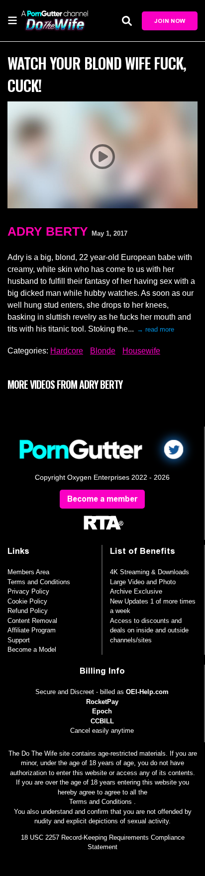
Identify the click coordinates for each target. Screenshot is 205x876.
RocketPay (102, 701)
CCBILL (102, 721)
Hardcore (66, 351)
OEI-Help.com (147, 692)
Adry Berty (47, 231)
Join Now (169, 20)
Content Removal (32, 620)
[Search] (127, 20)
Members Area (28, 572)
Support (18, 640)
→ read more (155, 329)
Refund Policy (27, 610)
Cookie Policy (27, 601)
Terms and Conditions (38, 582)
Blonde (102, 351)
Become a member (102, 499)
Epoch (102, 711)
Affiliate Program (31, 630)
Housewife (141, 351)
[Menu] (12, 19)
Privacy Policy (28, 591)
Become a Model (31, 649)
